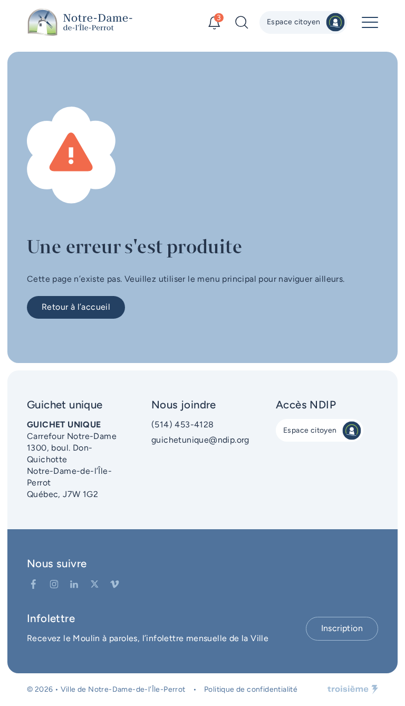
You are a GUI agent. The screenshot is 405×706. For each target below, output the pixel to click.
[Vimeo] (114, 584)
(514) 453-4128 (182, 424)
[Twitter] (94, 584)
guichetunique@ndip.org (200, 440)
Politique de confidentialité (250, 689)
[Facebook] (33, 584)
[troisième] (352, 689)
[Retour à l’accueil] (80, 22)
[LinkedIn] (74, 584)
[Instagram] (54, 584)
